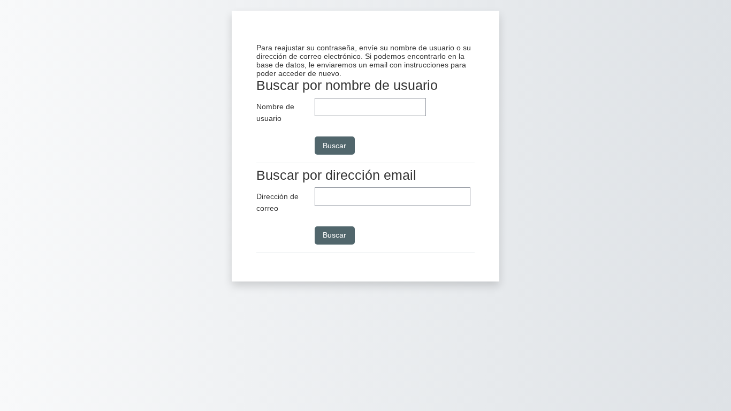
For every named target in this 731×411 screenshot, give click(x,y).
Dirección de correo (277, 202)
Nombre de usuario (275, 112)
